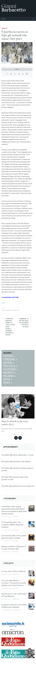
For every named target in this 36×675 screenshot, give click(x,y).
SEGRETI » (9, 372)
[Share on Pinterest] (19, 73)
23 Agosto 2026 (6, 516)
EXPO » (7, 379)
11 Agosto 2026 (6, 530)
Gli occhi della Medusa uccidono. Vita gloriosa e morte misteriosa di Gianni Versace (14, 583)
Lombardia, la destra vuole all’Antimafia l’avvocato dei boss (23, 322)
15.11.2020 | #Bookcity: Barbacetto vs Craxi (17, 455)
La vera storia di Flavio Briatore (14, 571)
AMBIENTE (5, 28)
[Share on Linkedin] (23, 73)
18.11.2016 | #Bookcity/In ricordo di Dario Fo (18, 486)
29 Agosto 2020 (6, 574)
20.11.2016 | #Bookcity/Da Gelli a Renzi (16, 462)
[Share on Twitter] (11, 73)
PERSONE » (10, 359)
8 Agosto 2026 (6, 540)
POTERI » (9, 356)
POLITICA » (10, 366)
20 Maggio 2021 (6, 599)
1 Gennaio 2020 (6, 588)
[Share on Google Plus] (15, 73)
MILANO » (9, 376)
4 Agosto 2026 (6, 551)
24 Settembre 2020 (7, 610)
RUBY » (7, 382)
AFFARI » (8, 362)
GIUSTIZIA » (10, 369)
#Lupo (3, 302)
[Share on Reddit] (27, 73)
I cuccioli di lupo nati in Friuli (10, 297)
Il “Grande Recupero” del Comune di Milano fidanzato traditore (12, 524)
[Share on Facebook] (7, 73)
